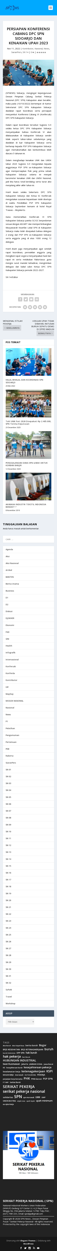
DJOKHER (10, 618)
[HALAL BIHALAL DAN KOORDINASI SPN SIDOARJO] (28, 362)
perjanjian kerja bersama (12, 1079)
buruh (48, 1049)
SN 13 (8, 852)
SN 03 (8, 783)
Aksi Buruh (7, 1046)
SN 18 (8, 886)
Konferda (10, 673)
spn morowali (28, 1097)
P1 (7, 721)
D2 (7, 604)
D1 (7, 597)
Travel (9, 996)
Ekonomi (10, 625)
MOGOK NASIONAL (14, 700)
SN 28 (8, 955)
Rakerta (9, 755)
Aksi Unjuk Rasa (18, 1046)
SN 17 (8, 879)
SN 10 (8, 831)
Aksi (8, 556)
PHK (27, 1078)
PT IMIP (6, 1082)
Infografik (10, 652)
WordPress (28, 1243)
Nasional (39, 48)
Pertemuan (11, 742)
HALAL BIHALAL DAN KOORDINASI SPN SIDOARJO (24, 381)
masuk (17, 528)
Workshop (10, 1003)
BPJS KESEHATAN (11, 1049)
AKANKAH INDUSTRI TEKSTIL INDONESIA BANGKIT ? (26, 505)
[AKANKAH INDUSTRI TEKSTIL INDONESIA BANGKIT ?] (28, 486)
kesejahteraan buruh (14, 1068)
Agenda (9, 549)
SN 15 (8, 866)
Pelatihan (10, 728)
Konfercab (11, 666)
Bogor (42, 1045)
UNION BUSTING (9, 1101)
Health (9, 645)
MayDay (10, 694)
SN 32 (8, 982)
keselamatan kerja (11, 1071)
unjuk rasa (21, 1101)
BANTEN (10, 577)
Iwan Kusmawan (11, 1064)
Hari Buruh (26, 1057)
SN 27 (8, 948)
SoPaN (9, 989)
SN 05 (8, 797)
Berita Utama (12, 583)
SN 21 (8, 907)
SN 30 (8, 969)
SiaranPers (16, 52)
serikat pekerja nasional (24, 1091)
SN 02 (8, 776)
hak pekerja (12, 1056)
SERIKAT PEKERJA (19, 1086)
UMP (44, 1097)
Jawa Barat (48, 1064)
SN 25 (8, 934)
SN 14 (25, 52)
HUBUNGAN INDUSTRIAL (19, 1060)
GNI (7, 639)
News (46, 48)
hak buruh (31, 1052)
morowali (19, 1075)
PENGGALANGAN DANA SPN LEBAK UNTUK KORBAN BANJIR (27, 464)
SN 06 (8, 804)
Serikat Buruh (15, 1082)
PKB (7, 749)
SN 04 (8, 790)
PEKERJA (41, 1074)
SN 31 (8, 976)
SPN (18, 1096)
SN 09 (8, 824)
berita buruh (31, 1045)
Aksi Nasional (12, 563)
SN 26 (8, 941)
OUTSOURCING (30, 1075)
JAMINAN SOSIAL (35, 1064)
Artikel (9, 570)
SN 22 (8, 914)
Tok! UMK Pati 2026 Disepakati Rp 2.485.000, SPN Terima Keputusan (28, 422)
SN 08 (8, 817)
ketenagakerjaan (33, 1071)
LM (7, 687)
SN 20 (8, 900)
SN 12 (8, 845)
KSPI (49, 1071)
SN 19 (8, 893)
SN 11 (8, 838)
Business (10, 590)
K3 (4, 1067)
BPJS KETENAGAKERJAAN (32, 1049)
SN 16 (8, 872)
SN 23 (8, 921)
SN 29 (8, 962)
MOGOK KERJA (8, 1075)
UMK (37, 1097)
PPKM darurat (36, 1079)
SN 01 (8, 769)
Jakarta (24, 1064)
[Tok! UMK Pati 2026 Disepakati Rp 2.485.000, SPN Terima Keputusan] (28, 403)
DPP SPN (20, 1053)
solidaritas (8, 1097)
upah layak (30, 1101)
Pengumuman (12, 735)
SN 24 (8, 928)
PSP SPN (48, 1078)
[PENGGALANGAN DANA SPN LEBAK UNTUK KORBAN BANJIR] (28, 445)
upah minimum (44, 1100)
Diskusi (9, 611)
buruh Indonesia (9, 1053)
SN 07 (8, 810)
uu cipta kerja (8, 1104)
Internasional (12, 659)
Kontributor (27, 48)
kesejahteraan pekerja (37, 1067)
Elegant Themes (27, 1240)
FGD (7, 632)
